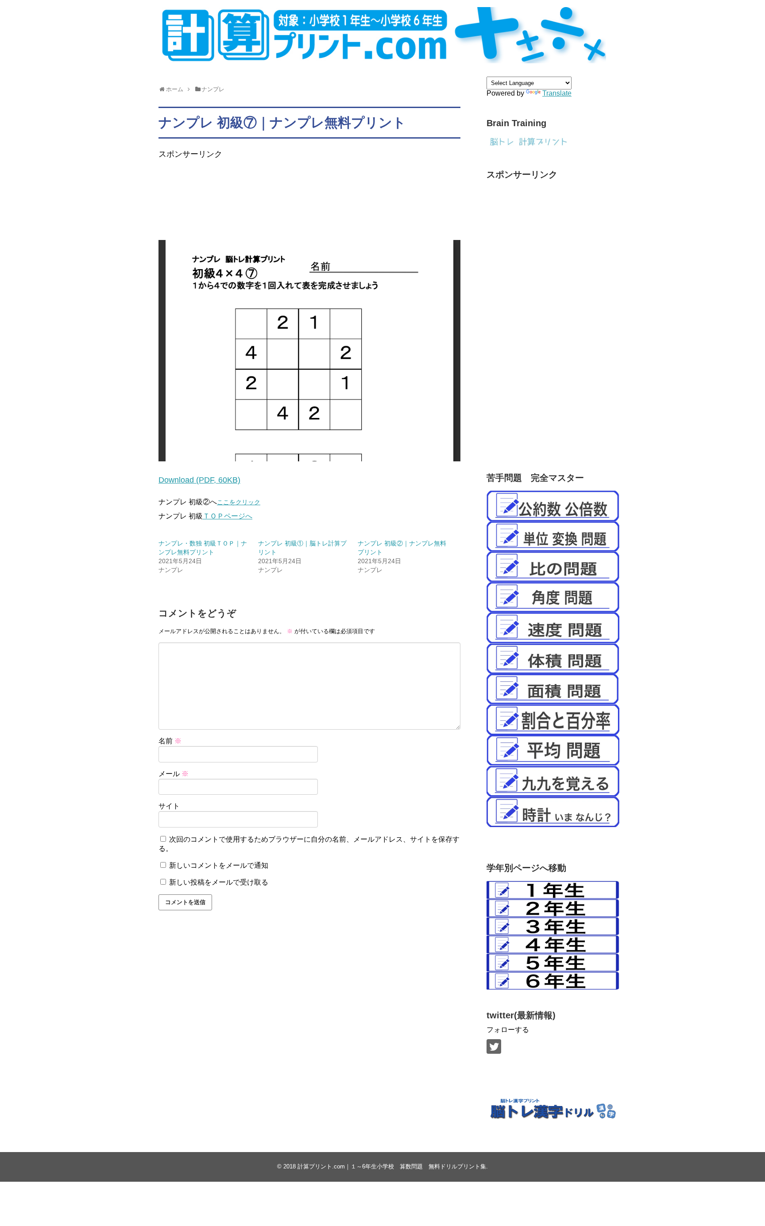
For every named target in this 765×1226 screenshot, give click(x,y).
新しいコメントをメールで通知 (218, 865)
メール (173, 773)
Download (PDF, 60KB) (199, 480)
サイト (169, 806)
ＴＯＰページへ (227, 516)
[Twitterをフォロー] (494, 1046)
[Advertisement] (319, 208)
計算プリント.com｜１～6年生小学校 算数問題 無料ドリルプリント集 (392, 1166)
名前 (170, 741)
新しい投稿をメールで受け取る (218, 882)
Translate (557, 93)
